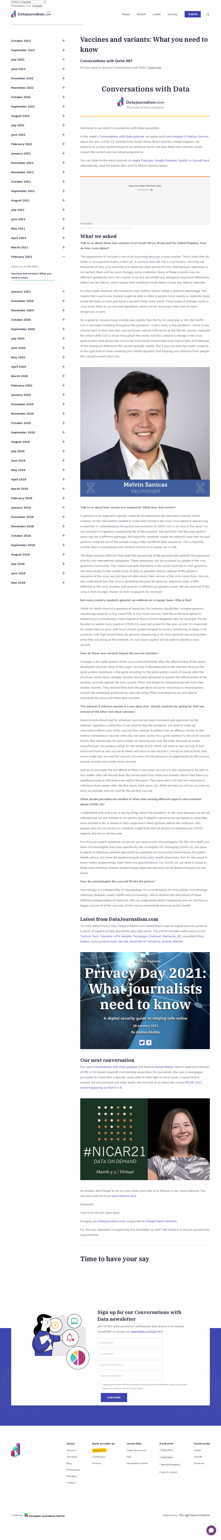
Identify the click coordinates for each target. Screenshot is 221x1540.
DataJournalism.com (87, 228)
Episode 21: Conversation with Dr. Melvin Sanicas (115, 228)
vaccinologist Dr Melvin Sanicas (187, 136)
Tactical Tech (89, 936)
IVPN (116, 936)
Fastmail (155, 936)
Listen (157, 14)
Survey (172, 14)
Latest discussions (136, 1450)
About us (71, 1450)
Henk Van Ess (119, 941)
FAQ (129, 1456)
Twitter (197, 1450)
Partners (96, 1463)
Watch (141, 14)
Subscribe (154, 67)
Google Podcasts (166, 160)
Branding (71, 1476)
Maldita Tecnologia (135, 936)
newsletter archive (143, 1331)
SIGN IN (192, 14)
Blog (69, 1463)
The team (72, 1456)
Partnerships (73, 1469)
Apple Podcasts (142, 160)
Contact (71, 1482)
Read (126, 14)
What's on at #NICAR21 (25, 266)
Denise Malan (164, 1067)
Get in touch (170, 1229)
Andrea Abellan (172, 941)
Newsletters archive (137, 1463)
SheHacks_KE (171, 936)
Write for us (99, 1450)
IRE (86, 1072)
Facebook (199, 1463)
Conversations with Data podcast (121, 136)
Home (14, 24)
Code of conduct (168, 1472)
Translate (37, 5)
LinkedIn (198, 1456)
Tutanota (106, 936)
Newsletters (31, 24)
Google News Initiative (161, 1221)
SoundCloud (201, 160)
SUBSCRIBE (114, 1397)
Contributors (98, 1456)
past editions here (124, 1196)
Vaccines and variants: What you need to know (31, 275)
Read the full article (143, 941)
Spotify (183, 160)
